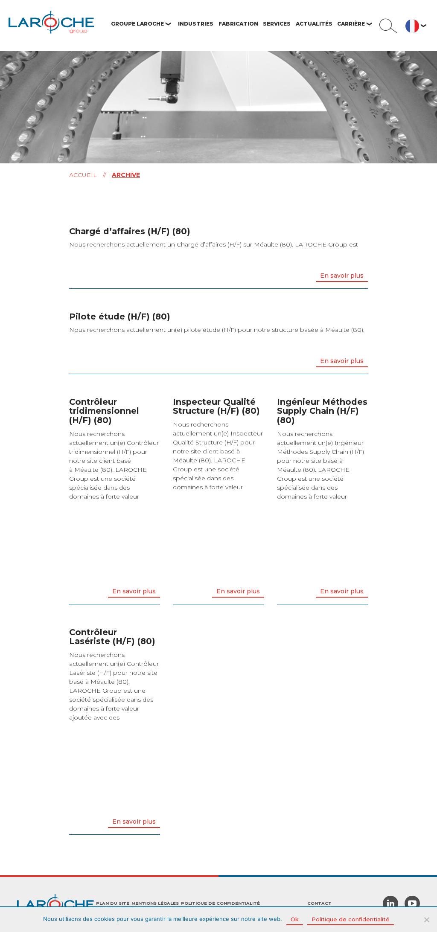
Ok (295, 919)
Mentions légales (155, 903)
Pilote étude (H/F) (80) (119, 316)
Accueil (83, 175)
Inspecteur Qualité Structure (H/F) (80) (216, 406)
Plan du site (112, 903)
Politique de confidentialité (220, 903)
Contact (319, 903)
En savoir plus (342, 275)
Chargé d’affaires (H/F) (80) (129, 231)
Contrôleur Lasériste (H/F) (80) (112, 637)
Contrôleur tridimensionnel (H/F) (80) (104, 411)
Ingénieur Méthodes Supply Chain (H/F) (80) (322, 411)
